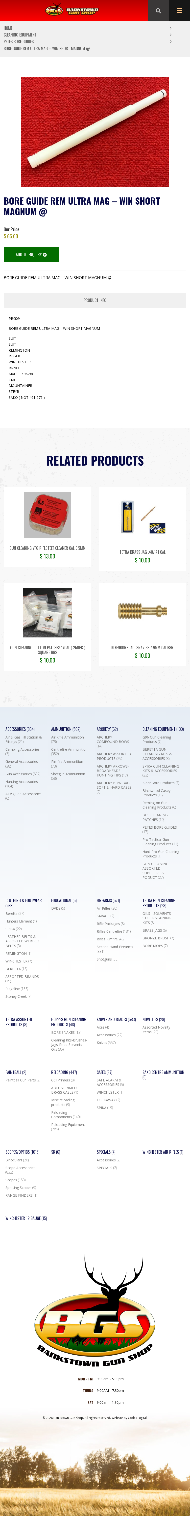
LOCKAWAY (108, 1100)
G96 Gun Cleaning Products (156, 739)
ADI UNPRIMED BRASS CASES (64, 1090)
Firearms (108, 900)
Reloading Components (65, 1114)
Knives (106, 1042)
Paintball (15, 1072)
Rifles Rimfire (110, 939)
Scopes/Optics (22, 1152)
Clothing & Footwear (23, 903)
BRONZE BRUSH (158, 938)
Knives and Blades (116, 1019)
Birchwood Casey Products (156, 792)
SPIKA (13, 929)
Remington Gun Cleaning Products (159, 805)
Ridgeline (16, 989)
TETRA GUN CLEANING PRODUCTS (158, 903)
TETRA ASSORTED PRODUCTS (18, 1022)
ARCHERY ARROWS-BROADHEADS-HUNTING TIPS (113, 770)
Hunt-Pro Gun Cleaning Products (160, 854)
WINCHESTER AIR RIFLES (162, 1152)
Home (8, 28)
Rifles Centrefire (114, 931)
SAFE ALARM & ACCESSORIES (110, 1082)
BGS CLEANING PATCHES (155, 817)
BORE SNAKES (66, 1032)
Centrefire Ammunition (69, 751)
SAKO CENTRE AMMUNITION (163, 1075)
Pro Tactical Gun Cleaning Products (160, 841)
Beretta (14, 913)
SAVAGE (105, 916)
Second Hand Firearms (115, 949)
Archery (107, 729)
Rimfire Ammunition (67, 763)
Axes (103, 1027)
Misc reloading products (62, 1102)
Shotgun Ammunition (68, 776)
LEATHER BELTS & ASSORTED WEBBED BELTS (22, 941)
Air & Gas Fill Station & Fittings (23, 739)
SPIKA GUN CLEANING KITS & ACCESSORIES (160, 770)
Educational (64, 900)
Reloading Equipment (68, 1126)
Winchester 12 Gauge (26, 1218)
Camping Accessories (22, 751)
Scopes (15, 1180)
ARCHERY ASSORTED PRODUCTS (114, 756)
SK (55, 1152)
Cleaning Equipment (20, 35)
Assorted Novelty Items (156, 1029)
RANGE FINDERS (21, 1195)
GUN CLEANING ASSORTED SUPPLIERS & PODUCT (155, 871)
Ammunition (65, 729)
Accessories (20, 729)
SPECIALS (107, 1168)
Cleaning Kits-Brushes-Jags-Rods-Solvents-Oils (69, 1044)
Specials (106, 1152)
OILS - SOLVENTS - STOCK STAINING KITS (157, 918)
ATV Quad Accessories (23, 796)
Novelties (153, 1019)
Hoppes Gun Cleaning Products (68, 1022)
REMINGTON (18, 953)
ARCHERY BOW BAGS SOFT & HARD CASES (114, 787)
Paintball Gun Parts (22, 1080)
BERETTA (16, 969)
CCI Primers (62, 1080)
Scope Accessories (20, 1170)
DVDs (58, 908)
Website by (129, 1418)
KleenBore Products (160, 783)
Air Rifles (107, 908)
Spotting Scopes (20, 1187)
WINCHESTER (18, 961)
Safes (104, 1072)
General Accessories (21, 763)
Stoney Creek (18, 996)
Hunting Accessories (21, 783)
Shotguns (107, 959)
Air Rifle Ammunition (67, 739)
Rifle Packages (110, 924)
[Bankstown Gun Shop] (71, 11)
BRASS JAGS (154, 930)
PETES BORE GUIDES (19, 41)
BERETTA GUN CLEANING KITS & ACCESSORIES (157, 754)
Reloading (64, 1072)
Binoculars (17, 1160)
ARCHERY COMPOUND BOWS (113, 741)
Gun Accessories (22, 774)
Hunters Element (21, 921)
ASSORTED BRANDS (22, 978)
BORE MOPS (154, 946)
